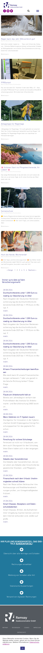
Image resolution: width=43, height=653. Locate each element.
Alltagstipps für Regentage (12, 124)
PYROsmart (6, 82)
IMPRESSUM (37, 627)
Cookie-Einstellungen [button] (11, 648)
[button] (37, 11)
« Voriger (10, 270)
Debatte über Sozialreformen (15, 459)
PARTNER (5, 627)
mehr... (6, 310)
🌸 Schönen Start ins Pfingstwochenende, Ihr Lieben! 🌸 (20, 168)
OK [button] (22, 648)
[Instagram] (4, 10)
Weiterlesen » (5, 54)
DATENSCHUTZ (21, 632)
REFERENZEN (16, 627)
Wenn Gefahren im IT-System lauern (19, 417)
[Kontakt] (20, 617)
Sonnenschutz (7, 211)
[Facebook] (8, 10)
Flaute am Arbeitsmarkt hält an (17, 394)
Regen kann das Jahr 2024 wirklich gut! (18, 39)
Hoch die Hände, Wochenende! (14, 254)
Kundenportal (24, 543)
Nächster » (32, 270)
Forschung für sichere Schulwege (17, 439)
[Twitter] (11, 10)
